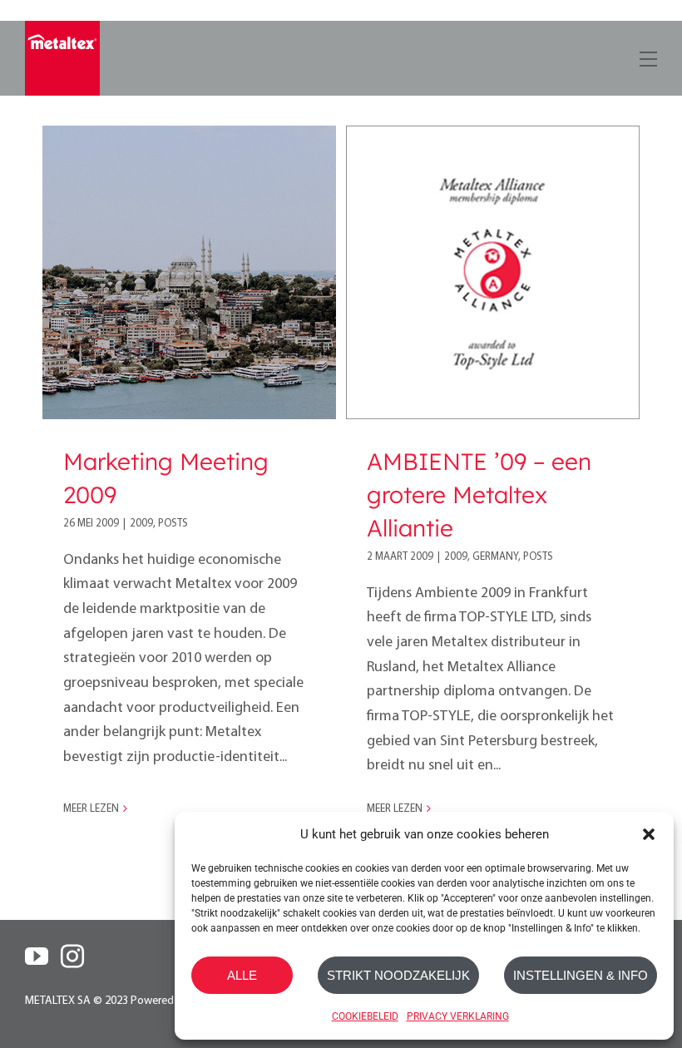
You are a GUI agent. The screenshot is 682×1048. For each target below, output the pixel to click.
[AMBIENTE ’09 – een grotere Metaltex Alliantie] (493, 272)
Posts (173, 523)
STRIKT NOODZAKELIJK (398, 975)
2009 (141, 523)
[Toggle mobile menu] (646, 56)
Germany (495, 556)
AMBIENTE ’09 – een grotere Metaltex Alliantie (479, 494)
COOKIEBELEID (365, 1016)
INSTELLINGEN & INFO (580, 975)
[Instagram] (72, 956)
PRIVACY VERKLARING (458, 1016)
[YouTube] (36, 956)
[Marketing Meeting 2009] (189, 272)
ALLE (242, 975)
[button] (648, 834)
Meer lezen (91, 808)
